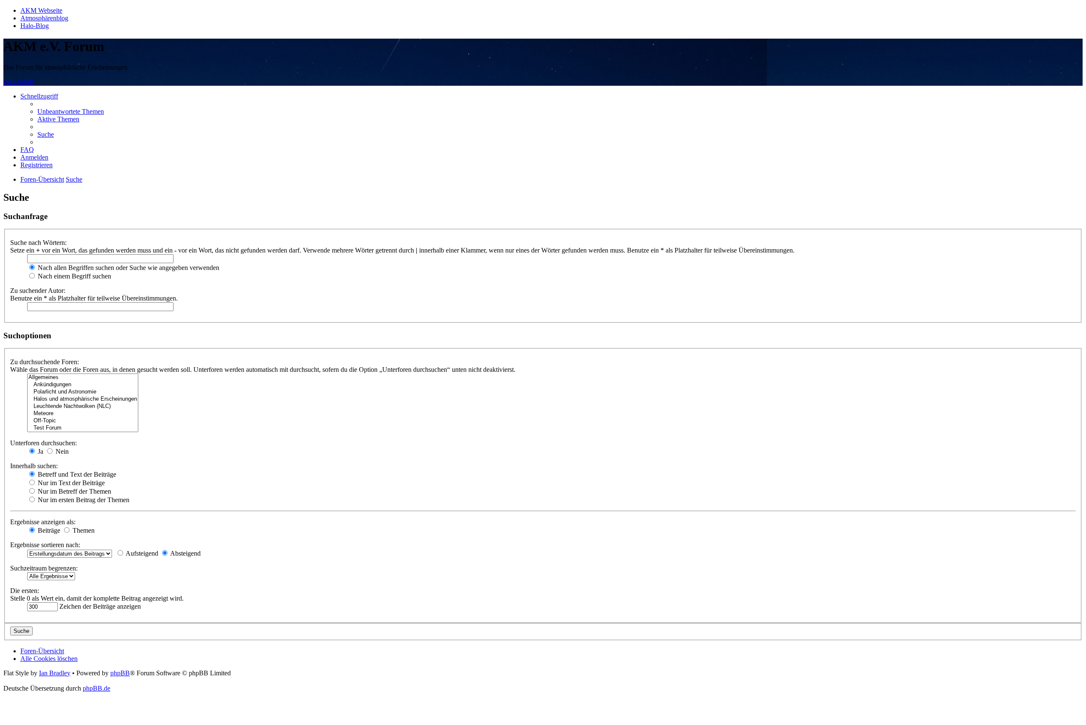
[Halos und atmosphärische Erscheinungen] (83, 399)
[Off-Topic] (83, 420)
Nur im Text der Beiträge (70, 482)
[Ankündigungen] (83, 384)
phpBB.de (96, 688)
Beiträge (48, 530)
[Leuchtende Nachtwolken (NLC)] (83, 406)
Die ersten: (24, 590)
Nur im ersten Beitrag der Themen (82, 499)
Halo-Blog (34, 25)
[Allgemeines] (83, 377)
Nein (61, 451)
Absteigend (185, 553)
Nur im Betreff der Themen (73, 491)
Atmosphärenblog (44, 18)
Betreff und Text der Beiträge (76, 474)
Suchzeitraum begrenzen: (44, 568)
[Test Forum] (83, 428)
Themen (83, 530)
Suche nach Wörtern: (38, 242)
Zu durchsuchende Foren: (44, 361)
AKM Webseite (41, 10)
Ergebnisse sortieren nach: (45, 544)
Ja (39, 451)
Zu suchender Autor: (37, 290)
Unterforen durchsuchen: (43, 443)
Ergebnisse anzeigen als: (43, 521)
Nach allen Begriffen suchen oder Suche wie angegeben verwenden (127, 267)
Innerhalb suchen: (34, 465)
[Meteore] (83, 413)
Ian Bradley (54, 673)
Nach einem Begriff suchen (73, 276)
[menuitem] (70, 111)
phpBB (120, 673)
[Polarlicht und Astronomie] (83, 392)
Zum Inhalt (18, 81)
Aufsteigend (141, 553)
